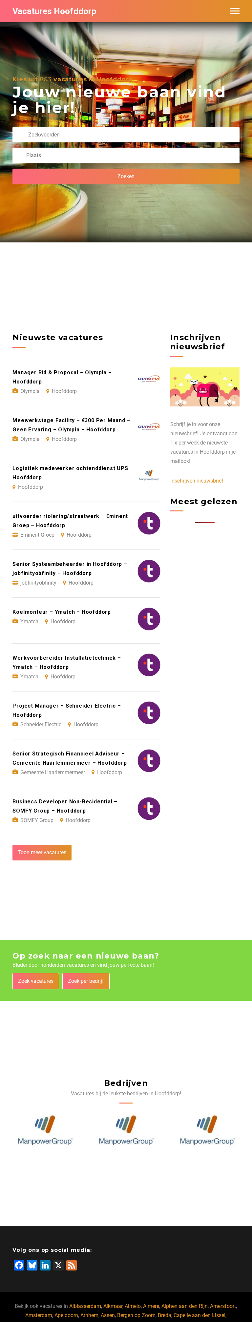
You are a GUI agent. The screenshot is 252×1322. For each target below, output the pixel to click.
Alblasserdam (85, 1306)
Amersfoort (223, 1306)
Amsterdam (38, 1315)
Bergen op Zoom (136, 1315)
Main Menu (235, 11)
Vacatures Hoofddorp (54, 11)
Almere (151, 1306)
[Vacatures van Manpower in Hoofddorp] (45, 1130)
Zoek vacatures (35, 981)
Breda (164, 1315)
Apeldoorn (66, 1315)
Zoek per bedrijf (86, 981)
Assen (108, 1315)
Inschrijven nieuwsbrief (196, 481)
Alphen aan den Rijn (184, 1306)
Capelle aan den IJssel (199, 1315)
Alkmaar (112, 1306)
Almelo (133, 1306)
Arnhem (89, 1315)
